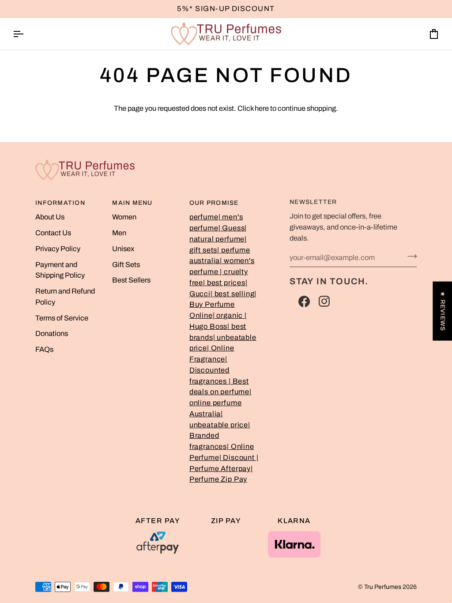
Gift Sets (126, 264)
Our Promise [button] (214, 203)
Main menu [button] (132, 203)
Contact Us (53, 233)
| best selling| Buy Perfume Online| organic (223, 305)
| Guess (231, 228)
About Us (49, 217)
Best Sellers (131, 280)
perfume (203, 217)
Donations (51, 333)
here (262, 108)
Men (119, 233)
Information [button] (60, 203)
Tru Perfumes (382, 587)
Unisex (123, 249)
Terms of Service (61, 318)
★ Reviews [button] (442, 311)
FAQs (44, 349)
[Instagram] (324, 301)
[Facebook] (304, 301)
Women (124, 217)
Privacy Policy (57, 249)
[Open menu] (26, 34)
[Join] (409, 256)
